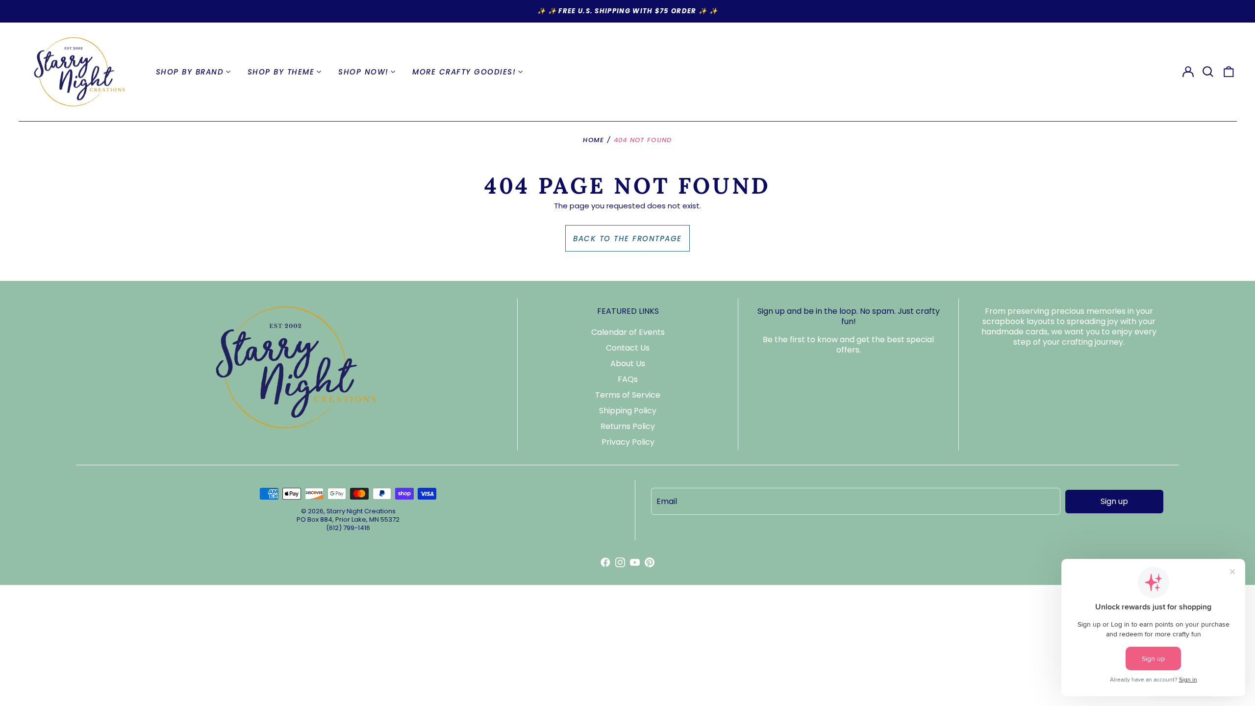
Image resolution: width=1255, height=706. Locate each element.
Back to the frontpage (627, 238)
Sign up (1114, 501)
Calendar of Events (628, 332)
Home (593, 140)
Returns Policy (628, 426)
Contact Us (628, 347)
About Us (627, 363)
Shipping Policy (627, 410)
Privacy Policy (628, 442)
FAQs (628, 379)
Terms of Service (627, 395)
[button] (1208, 72)
